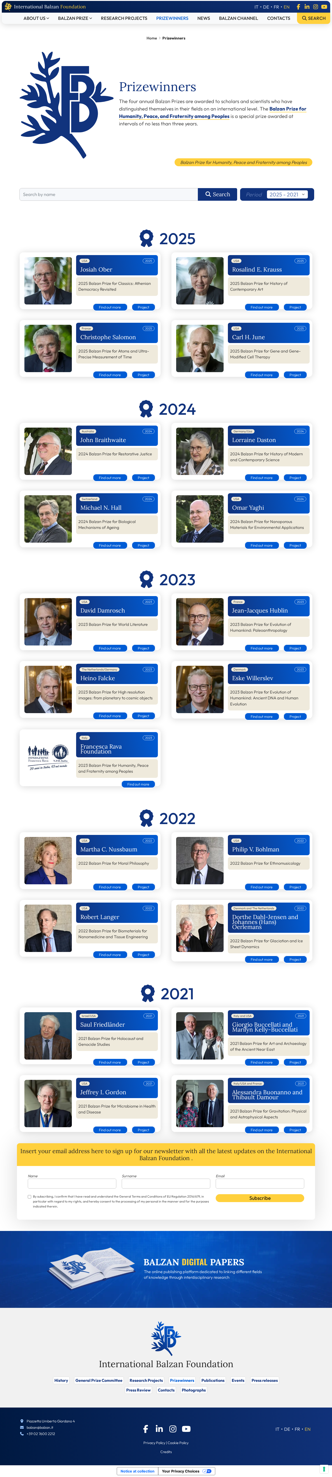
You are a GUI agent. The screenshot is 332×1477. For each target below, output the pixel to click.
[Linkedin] (307, 6)
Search (316, 18)
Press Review (138, 1390)
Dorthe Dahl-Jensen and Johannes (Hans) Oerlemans (265, 922)
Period (254, 194)
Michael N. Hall (101, 507)
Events (238, 1380)
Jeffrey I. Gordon (103, 1092)
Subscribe (260, 1198)
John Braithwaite (103, 440)
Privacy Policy (154, 1442)
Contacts (278, 18)
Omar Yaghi (248, 507)
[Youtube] (324, 6)
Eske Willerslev (252, 678)
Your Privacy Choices (180, 1471)
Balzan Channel (238, 18)
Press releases (265, 1380)
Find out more (110, 307)
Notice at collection (137, 1471)
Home (152, 38)
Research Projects (124, 18)
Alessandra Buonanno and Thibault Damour (267, 1094)
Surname (129, 1176)
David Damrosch (102, 610)
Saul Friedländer (102, 1024)
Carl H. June (248, 337)
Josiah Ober (96, 269)
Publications (212, 1380)
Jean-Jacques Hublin (260, 610)
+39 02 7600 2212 (41, 1433)
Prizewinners (172, 18)
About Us (34, 18)
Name (32, 1176)
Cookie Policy (178, 1442)
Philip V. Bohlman (255, 849)
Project (143, 307)
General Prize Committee (98, 1380)
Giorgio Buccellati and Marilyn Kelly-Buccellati (265, 1027)
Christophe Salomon (108, 337)
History (61, 1380)
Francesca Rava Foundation (101, 749)
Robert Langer (99, 917)
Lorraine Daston (254, 440)
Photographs (194, 1390)
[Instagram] (315, 6)
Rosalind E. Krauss (257, 269)
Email (220, 1176)
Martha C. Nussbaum (108, 849)
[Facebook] (298, 6)
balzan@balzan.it (40, 1427)
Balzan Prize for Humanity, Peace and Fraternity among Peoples (243, 162)
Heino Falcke (97, 678)
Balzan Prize (73, 18)
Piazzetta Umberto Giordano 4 (51, 1421)
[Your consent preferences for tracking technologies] (324, 1469)
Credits (166, 1451)
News (203, 18)
